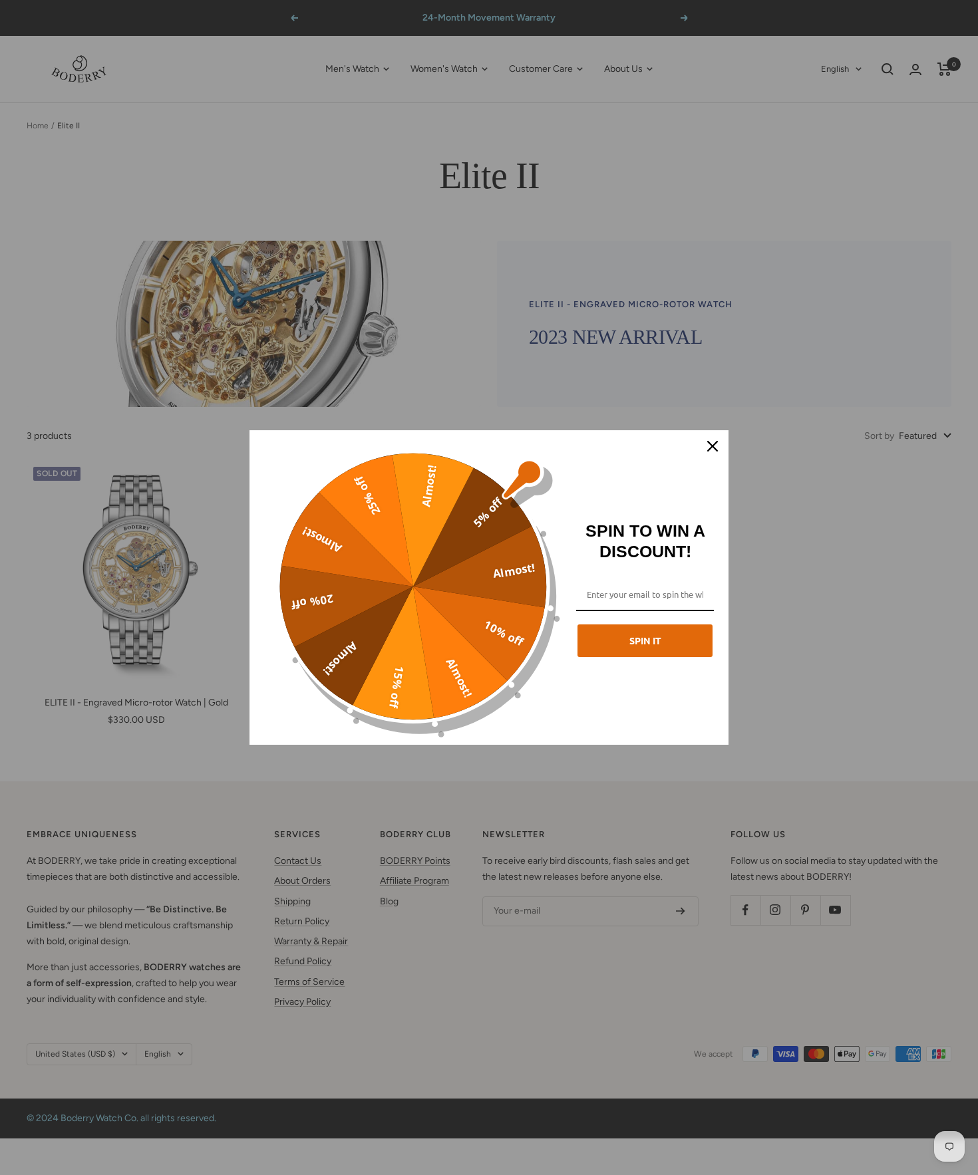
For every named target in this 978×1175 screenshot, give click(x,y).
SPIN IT (645, 640)
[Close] (713, 446)
